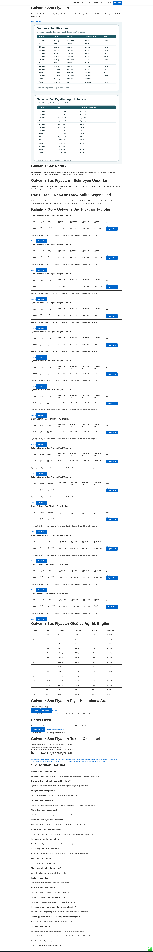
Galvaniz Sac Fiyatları (74, 759)
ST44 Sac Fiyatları (39, 761)
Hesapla (35, 710)
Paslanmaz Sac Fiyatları (98, 761)
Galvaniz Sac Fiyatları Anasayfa (41, 759)
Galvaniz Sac (63, 759)
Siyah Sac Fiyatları (93, 759)
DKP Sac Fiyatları (75, 761)
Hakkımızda (86, 3)
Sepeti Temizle (38, 729)
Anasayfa (77, 3)
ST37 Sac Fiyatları (111, 759)
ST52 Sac (48, 761)
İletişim (108, 3)
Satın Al (33, 21)
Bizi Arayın (117, 3)
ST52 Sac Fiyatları (57, 761)
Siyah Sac (84, 759)
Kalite (33, 707)
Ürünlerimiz (98, 3)
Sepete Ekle (112, 229)
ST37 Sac (102, 759)
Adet (49, 707)
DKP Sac (66, 761)
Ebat (44, 707)
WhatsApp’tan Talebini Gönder (54, 729)
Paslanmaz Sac (86, 761)
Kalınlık (38, 707)
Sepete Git (41, 241)
